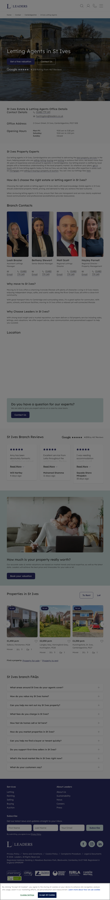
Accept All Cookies (47, 895)
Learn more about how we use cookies (84, 890)
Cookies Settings (27, 895)
